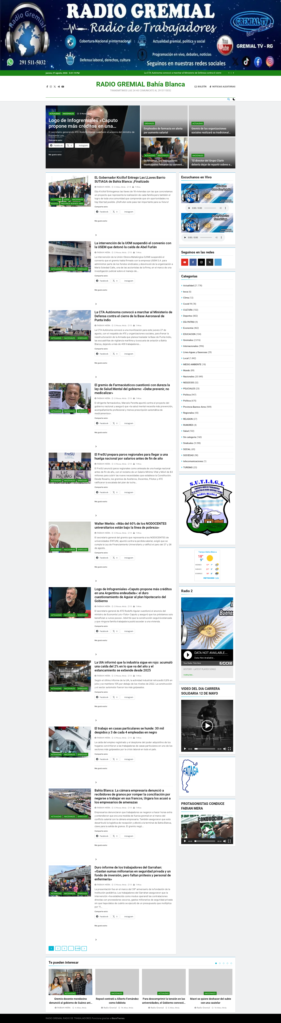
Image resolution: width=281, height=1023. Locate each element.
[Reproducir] (185, 748)
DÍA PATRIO (189, 322)
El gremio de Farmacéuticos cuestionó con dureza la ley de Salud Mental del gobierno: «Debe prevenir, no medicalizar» (184, 73)
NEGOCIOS (188, 382)
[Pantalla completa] (229, 748)
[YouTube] (184, 262)
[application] (207, 726)
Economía (188, 328)
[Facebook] (193, 262)
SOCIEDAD (188, 455)
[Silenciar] (224, 748)
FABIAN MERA (103, 186)
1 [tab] (216, 963)
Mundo (186, 370)
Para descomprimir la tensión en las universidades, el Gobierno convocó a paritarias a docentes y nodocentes (164, 1002)
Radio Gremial (110, 1007)
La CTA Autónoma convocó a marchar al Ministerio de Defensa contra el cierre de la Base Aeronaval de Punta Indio (133, 316)
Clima (186, 297)
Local (66, 199)
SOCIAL (187, 449)
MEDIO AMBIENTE (192, 364)
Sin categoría (189, 437)
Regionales (188, 413)
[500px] (218, 262)
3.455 (77, 948)
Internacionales (190, 346)
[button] (207, 726)
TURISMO (188, 467)
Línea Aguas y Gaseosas (195, 352)
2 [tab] (220, 963)
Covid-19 (187, 304)
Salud (186, 431)
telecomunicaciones (193, 461)
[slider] (205, 749)
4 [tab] (227, 963)
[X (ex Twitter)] (209, 262)
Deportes (187, 316)
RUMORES (188, 425)
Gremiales (149, 123)
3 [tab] (223, 963)
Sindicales (82, 269)
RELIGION (188, 419)
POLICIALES (189, 388)
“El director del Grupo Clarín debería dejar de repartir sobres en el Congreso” (211, 164)
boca (185, 291)
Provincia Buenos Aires (72, 203)
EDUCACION (189, 334)
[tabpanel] (70, 989)
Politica (54, 203)
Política (187, 400)
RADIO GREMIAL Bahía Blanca (140, 84)
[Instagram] (201, 262)
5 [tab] (231, 963)
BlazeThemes (118, 1018)
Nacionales (68, 113)
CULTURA (188, 310)
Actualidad (55, 113)
